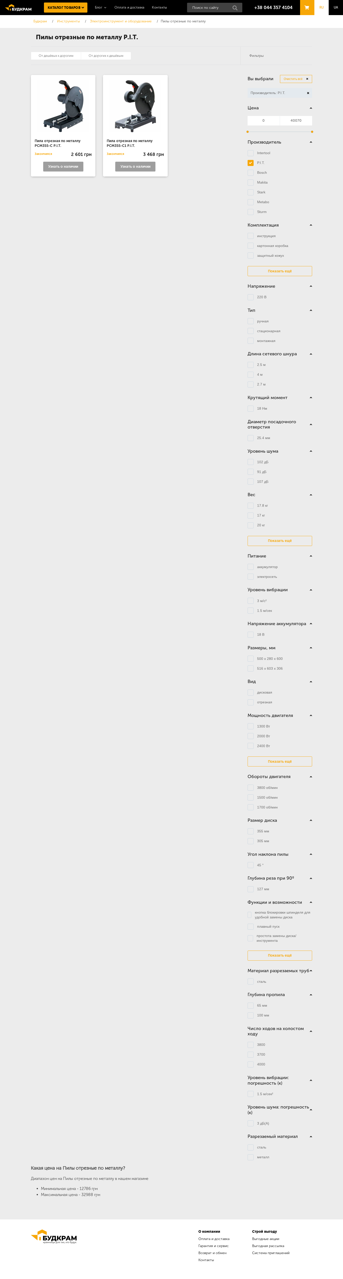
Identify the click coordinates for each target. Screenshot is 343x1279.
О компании (209, 1231)
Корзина (306, 3)
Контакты (159, 7)
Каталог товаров (64, 8)
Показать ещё (280, 271)
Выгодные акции (265, 1239)
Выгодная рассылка (268, 1246)
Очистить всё (293, 79)
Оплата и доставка (129, 7)
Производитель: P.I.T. (266, 93)
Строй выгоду (264, 1231)
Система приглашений (271, 1253)
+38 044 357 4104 (273, 7)
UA (336, 7)
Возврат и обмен (212, 1253)
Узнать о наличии (63, 166)
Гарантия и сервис (213, 1246)
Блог (98, 7)
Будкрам (18, 7)
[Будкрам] (54, 1246)
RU (321, 7)
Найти (237, 9)
